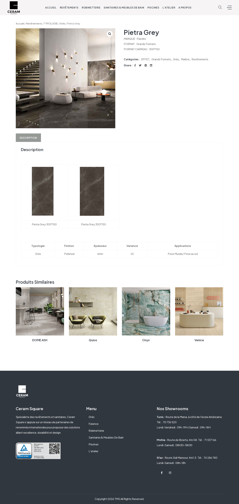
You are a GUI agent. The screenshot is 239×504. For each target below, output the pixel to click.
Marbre (185, 59)
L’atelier (93, 451)
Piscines (153, 7)
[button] (110, 34)
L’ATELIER (169, 7)
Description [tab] (28, 137)
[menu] (229, 7)
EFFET (145, 59)
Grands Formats (161, 59)
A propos (185, 7)
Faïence (94, 423)
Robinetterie (91, 7)
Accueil (51, 7)
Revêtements (69, 7)
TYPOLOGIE (51, 23)
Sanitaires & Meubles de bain (124, 7)
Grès (62, 23)
